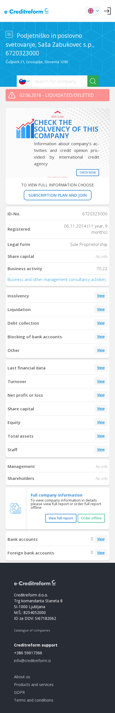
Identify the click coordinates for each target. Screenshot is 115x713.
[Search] (93, 81)
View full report (61, 518)
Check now (88, 172)
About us (22, 676)
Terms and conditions (33, 700)
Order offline (91, 518)
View (101, 295)
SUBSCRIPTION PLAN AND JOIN (57, 195)
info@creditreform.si (32, 660)
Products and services (34, 684)
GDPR (19, 692)
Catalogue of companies (32, 630)
